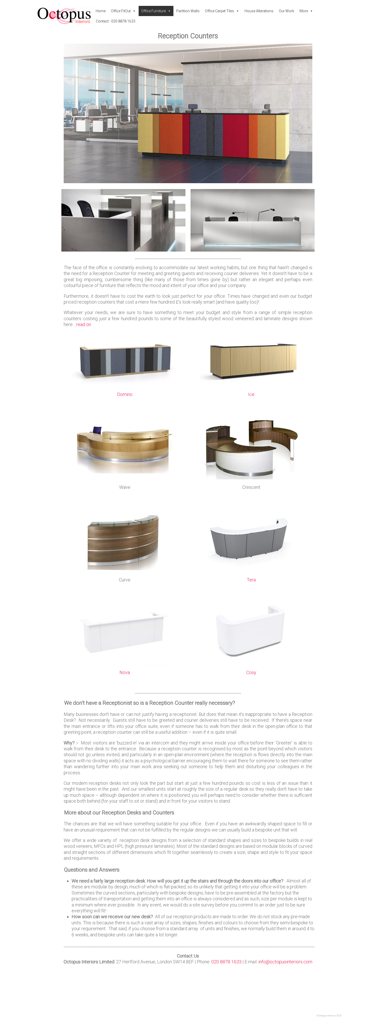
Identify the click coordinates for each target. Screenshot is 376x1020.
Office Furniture (153, 11)
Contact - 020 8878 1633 (115, 21)
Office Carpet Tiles (219, 11)
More (304, 11)
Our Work (286, 11)
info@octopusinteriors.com (285, 961)
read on (83, 324)
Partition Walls (188, 11)
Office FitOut (121, 11)
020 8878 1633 (226, 961)
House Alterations (259, 11)
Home (101, 11)
